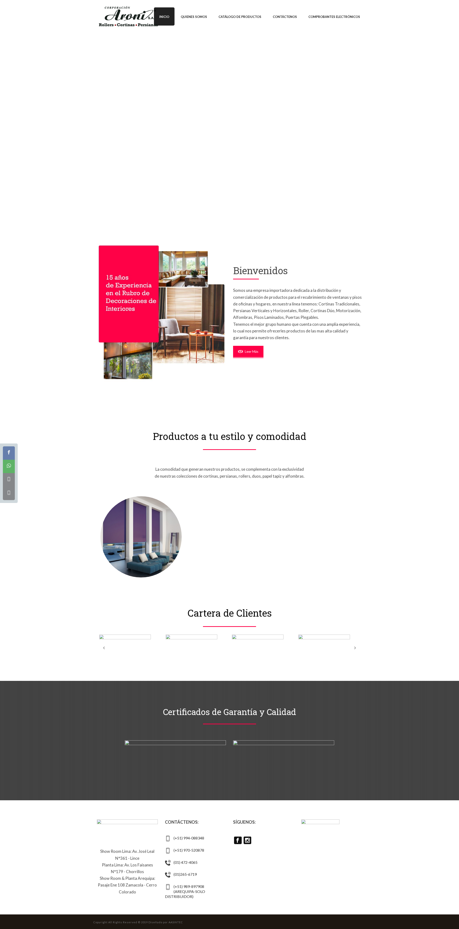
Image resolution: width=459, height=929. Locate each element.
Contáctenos (285, 17)
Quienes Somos (194, 17)
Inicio (164, 17)
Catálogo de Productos (240, 17)
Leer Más (251, 351)
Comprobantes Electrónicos (334, 17)
